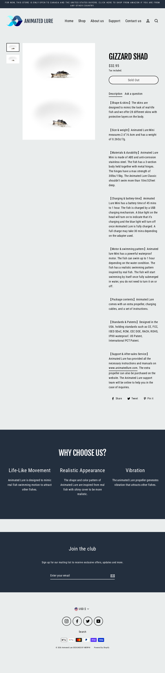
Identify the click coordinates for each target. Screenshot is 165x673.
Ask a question (133, 93)
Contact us (133, 21)
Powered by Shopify (101, 648)
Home (69, 21)
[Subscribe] (112, 576)
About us (97, 21)
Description (115, 93)
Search (82, 631)
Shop (82, 21)
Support (114, 21)
